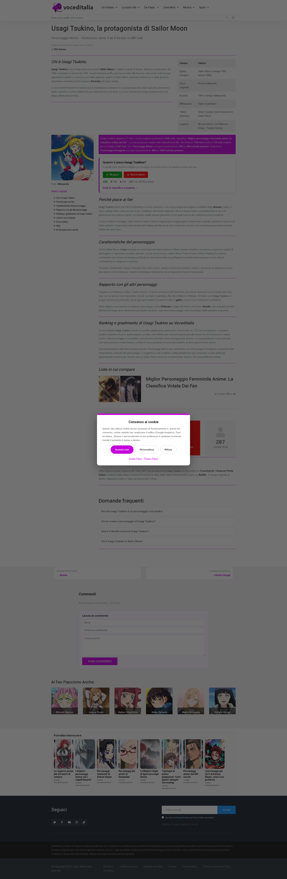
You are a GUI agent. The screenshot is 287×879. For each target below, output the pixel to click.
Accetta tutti (122, 449)
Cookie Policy (135, 458)
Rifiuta (168, 449)
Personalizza (147, 449)
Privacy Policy (151, 458)
